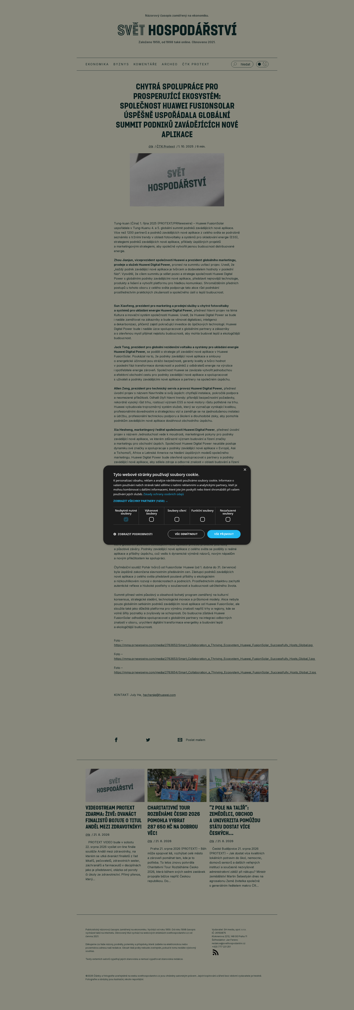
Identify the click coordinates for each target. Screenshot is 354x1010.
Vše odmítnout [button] (186, 534)
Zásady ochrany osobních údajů (163, 494)
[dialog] (177, 505)
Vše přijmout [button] (224, 534)
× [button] (244, 469)
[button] (177, 501)
